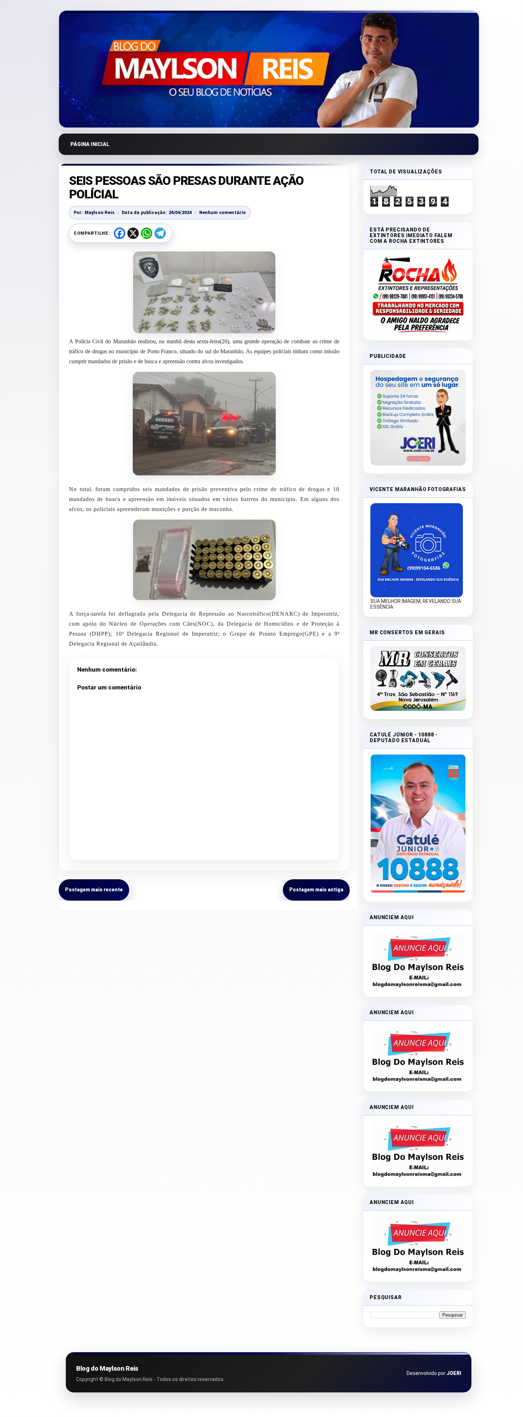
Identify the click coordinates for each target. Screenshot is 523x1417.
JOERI (454, 1373)
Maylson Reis (100, 212)
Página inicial (89, 144)
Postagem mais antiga (316, 889)
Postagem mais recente (94, 889)
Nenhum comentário (222, 212)
